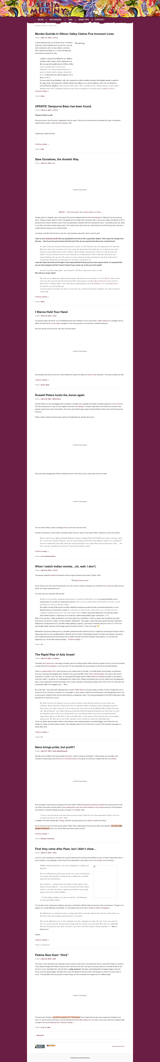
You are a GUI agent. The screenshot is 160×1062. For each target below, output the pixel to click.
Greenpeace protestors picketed (93, 804)
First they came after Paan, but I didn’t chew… (65, 849)
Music (43, 302)
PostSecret (54, 575)
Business (44, 839)
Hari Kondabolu (50, 666)
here (60, 123)
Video (48, 1027)
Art (42, 644)
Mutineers (56, 19)
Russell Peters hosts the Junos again (60, 395)
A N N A (55, 38)
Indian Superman (104, 320)
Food (42, 1027)
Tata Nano (68, 756)
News (42, 96)
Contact (101, 19)
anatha (113, 758)
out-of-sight (98, 860)
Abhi (54, 959)
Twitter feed (79, 690)
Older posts (39, 1035)
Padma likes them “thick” (52, 955)
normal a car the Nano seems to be (68, 758)
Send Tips (84, 19)
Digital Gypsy (113, 283)
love (104, 586)
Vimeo (98, 212)
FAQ (70, 19)
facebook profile (52, 238)
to (107, 586)
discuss (111, 586)
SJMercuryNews (108, 88)
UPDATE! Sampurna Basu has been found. (63, 106)
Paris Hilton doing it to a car (84, 1020)
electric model (92, 820)
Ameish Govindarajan (93, 217)
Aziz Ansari (47, 663)
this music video (54, 323)
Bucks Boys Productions (98, 281)
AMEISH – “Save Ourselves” (69, 212)
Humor (43, 385)
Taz (54, 163)
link (108, 719)
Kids (42, 149)
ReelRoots (97, 283)
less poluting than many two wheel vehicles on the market (83, 807)
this (63, 857)
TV (42, 737)
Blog (40, 19)
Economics (50, 839)
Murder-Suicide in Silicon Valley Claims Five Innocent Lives (74, 34)
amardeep (56, 658)
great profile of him (49, 671)
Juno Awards (79, 406)
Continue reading (42, 91)
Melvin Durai (57, 399)
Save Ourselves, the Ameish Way (57, 159)
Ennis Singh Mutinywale (60, 751)
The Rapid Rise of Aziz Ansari (55, 654)
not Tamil (119, 404)
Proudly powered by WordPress (80, 1058)
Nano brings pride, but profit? (55, 747)
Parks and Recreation (96, 674)
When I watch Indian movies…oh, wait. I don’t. (65, 566)
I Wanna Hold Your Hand (51, 312)
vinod (54, 316)
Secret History (88, 212)
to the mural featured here (50, 1022)
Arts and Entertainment (48, 556)
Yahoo (47, 77)
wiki (107, 615)
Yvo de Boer (76, 810)
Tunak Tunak (92, 374)
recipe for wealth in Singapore (98, 908)
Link (87, 546)
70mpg (61, 820)
